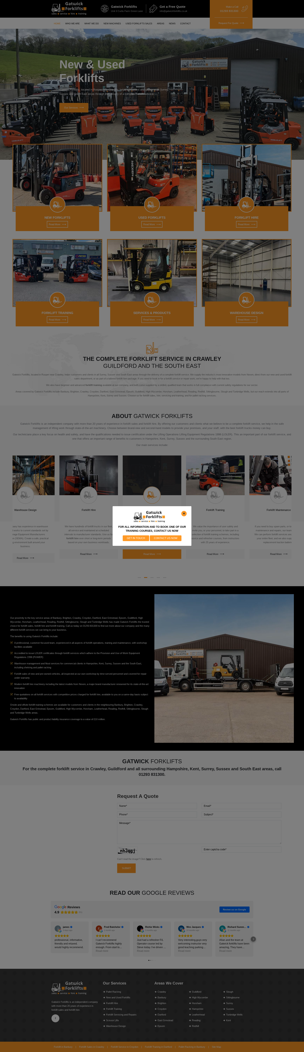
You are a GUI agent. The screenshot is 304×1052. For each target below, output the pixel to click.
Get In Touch (136, 538)
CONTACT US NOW (165, 538)
